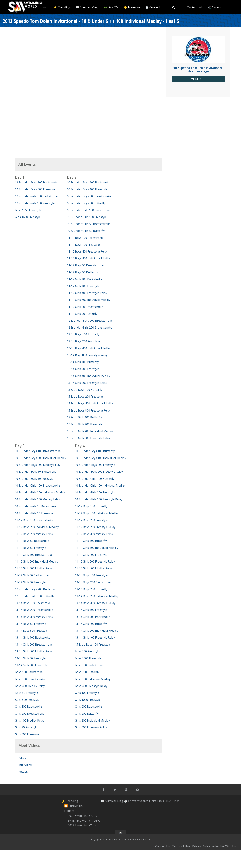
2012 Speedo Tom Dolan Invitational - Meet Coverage (198, 69)
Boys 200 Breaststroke (30, 679)
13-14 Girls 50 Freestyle (30, 658)
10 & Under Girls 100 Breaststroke (37, 485)
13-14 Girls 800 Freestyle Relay (87, 383)
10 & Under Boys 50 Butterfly (86, 203)
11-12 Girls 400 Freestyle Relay (87, 293)
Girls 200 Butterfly (87, 714)
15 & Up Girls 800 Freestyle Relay (88, 438)
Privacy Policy (201, 846)
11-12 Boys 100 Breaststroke (34, 520)
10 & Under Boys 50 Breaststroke (89, 196)
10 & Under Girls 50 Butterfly (86, 231)
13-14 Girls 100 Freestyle (91, 610)
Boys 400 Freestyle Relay (91, 686)
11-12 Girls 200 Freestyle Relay (95, 561)
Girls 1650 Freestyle (28, 217)
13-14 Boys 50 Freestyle (30, 624)
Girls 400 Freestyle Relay (91, 727)
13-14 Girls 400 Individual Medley (88, 376)
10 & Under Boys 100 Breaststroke (38, 451)
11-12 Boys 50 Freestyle (30, 548)
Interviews (25, 765)
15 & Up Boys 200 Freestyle (85, 396)
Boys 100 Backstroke (29, 672)
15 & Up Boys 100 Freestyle (93, 644)
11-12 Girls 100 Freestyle (83, 286)
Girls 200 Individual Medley (92, 720)
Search (143, 801)
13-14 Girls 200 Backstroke (92, 617)
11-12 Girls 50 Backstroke (32, 575)
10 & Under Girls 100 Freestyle (87, 217)
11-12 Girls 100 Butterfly (91, 541)
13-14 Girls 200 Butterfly (91, 624)
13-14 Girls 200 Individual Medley (96, 631)
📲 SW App (215, 7)
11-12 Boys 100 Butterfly (91, 506)
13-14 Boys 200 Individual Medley (97, 596)
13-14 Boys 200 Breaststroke (34, 610)
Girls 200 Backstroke (88, 706)
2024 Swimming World (82, 816)
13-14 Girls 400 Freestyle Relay (95, 637)
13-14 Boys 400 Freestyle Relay (95, 603)
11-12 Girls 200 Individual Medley (36, 561)
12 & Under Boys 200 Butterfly (35, 589)
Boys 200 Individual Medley (92, 679)
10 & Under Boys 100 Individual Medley (100, 458)
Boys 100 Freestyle (87, 651)
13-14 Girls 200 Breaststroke (34, 644)
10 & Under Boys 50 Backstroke (35, 472)
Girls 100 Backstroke (28, 706)
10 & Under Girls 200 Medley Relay (37, 499)
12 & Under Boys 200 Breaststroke (90, 321)
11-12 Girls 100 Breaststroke (34, 555)
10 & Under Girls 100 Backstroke (88, 210)
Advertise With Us (224, 846)
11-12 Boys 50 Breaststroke (85, 265)
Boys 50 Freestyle (26, 693)
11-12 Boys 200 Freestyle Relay (95, 527)
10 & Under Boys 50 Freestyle (34, 479)
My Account (194, 7)
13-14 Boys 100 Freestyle (91, 575)
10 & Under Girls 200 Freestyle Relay (98, 499)
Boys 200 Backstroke (89, 665)
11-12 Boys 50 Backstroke (32, 541)
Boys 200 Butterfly (87, 672)
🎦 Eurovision (73, 806)
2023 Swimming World (82, 825)
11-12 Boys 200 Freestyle (91, 520)
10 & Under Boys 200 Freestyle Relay (99, 472)
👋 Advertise (131, 7)
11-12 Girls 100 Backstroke (84, 279)
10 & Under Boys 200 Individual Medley (40, 458)
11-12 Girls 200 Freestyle (91, 555)
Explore (69, 811)
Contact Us (162, 846)
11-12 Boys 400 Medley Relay (94, 534)
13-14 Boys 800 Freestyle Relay (87, 355)
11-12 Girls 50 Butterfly (82, 314)
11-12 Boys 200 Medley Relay (34, 534)
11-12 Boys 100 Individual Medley (97, 513)
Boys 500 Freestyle (27, 700)
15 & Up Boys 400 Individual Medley (90, 403)
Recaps (23, 772)
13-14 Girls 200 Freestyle (83, 369)
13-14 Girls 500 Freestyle (31, 665)
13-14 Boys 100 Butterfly (83, 334)
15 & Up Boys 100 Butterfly (84, 390)
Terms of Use (181, 846)
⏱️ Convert (152, 7)
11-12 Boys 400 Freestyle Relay (87, 251)
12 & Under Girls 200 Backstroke (36, 196)
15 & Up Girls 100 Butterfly (84, 417)
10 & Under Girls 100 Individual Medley (100, 485)
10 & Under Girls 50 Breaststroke (88, 224)
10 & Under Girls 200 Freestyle (95, 492)
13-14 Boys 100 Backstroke (33, 603)
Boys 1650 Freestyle (28, 210)
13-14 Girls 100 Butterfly (83, 362)
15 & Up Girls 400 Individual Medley (90, 431)
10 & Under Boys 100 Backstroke (88, 182)
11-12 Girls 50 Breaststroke (85, 307)
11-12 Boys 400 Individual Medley (89, 258)
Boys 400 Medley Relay (30, 686)
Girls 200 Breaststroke (29, 714)
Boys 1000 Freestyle (88, 658)
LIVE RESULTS (198, 79)
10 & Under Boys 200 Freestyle (95, 465)
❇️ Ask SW (111, 7)
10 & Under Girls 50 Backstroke (35, 506)
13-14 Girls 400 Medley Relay (33, 651)
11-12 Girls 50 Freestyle (30, 582)
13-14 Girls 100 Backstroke (32, 637)
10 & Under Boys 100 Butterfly (95, 451)
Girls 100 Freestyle (87, 693)
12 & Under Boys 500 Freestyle (35, 189)
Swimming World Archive (84, 821)
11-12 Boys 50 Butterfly (82, 272)
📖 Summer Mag (87, 7)
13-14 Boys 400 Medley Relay (34, 617)
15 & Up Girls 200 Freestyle (84, 424)
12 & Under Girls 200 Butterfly (34, 596)
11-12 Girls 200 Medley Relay (33, 568)
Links (152, 801)
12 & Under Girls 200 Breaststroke (89, 327)
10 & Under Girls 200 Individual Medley (40, 492)
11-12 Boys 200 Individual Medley (37, 527)
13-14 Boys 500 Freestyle (31, 631)
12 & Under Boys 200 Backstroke (36, 182)
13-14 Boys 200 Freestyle (83, 341)
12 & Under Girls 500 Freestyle (35, 203)
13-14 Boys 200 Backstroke (93, 582)
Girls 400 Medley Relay (29, 720)
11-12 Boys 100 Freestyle (83, 245)
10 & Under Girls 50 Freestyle (34, 513)
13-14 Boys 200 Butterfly (91, 589)
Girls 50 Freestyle (26, 727)
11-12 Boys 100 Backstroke (85, 238)
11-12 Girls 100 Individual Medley (96, 548)
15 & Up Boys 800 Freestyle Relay (88, 410)
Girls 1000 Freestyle (88, 700)
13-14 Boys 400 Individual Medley (89, 348)
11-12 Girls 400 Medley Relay (93, 568)
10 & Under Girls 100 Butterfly (94, 479)
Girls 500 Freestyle (27, 734)
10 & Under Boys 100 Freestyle (87, 189)
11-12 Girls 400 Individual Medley (88, 300)
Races (22, 758)
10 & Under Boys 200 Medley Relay (37, 465)
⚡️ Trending (62, 7)
